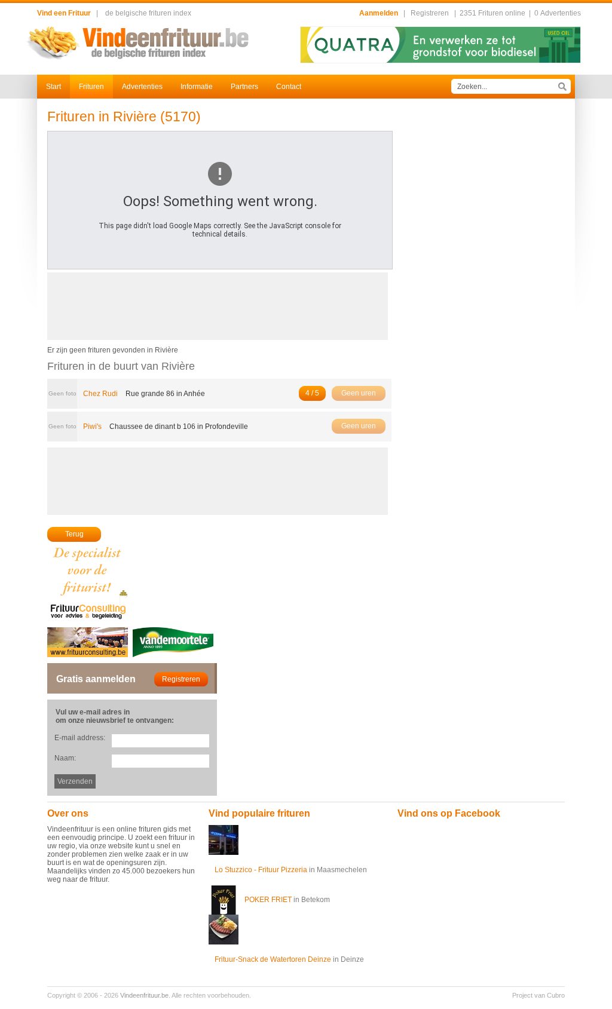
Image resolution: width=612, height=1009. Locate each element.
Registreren (430, 13)
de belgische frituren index (148, 13)
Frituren (91, 86)
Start (53, 86)
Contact (288, 86)
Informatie (196, 86)
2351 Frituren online (492, 13)
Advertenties (142, 86)
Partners (244, 86)
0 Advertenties (557, 13)
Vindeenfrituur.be (144, 995)
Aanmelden (378, 13)
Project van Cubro (538, 995)
